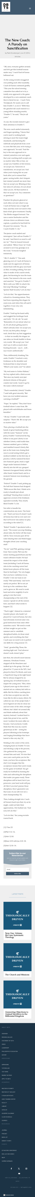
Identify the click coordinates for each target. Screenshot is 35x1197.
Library (4, 1106)
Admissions (5, 1064)
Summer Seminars (7, 1161)
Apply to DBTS (6, 1079)
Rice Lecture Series (8, 1154)
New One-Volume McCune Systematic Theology (14, 935)
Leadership (5, 1048)
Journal (4, 1130)
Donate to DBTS (6, 1140)
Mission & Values (7, 1037)
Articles (17, 56)
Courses (4, 1120)
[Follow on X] (19, 1168)
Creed (4, 1044)
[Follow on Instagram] (26, 1168)
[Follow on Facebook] (11, 1168)
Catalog (4, 1109)
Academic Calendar (8, 1113)
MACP (3, 1157)
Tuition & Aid (6, 1068)
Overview (5, 1033)
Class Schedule (7, 1117)
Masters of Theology (8, 1092)
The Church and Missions (17, 974)
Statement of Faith (8, 1040)
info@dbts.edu (26, 1187)
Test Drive (5, 1071)
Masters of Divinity (8, 1088)
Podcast (4, 1133)
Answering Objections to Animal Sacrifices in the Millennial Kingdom (16, 1014)
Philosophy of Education (10, 1051)
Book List (5, 1137)
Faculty (4, 1102)
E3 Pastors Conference (9, 1150)
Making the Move (7, 1075)
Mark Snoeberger (13, 53)
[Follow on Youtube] (19, 1173)
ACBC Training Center (8, 1099)
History (4, 1055)
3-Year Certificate (7, 1095)
